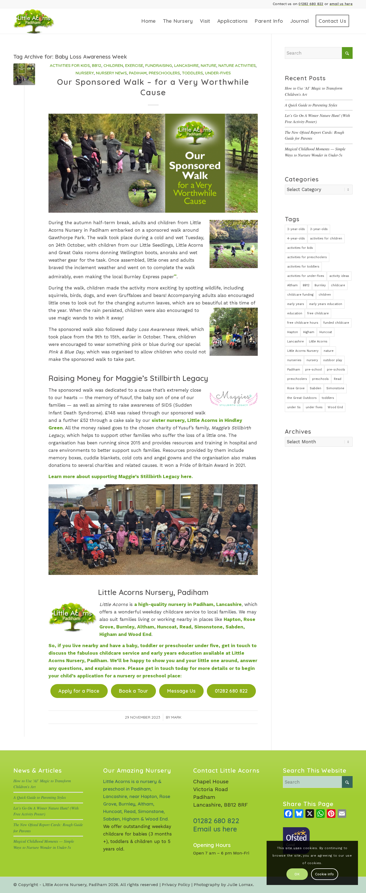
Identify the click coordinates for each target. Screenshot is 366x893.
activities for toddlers (303, 266)
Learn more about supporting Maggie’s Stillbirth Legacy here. (120, 476)
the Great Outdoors (302, 398)
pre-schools (336, 369)
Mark (176, 717)
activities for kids (300, 248)
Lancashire (186, 65)
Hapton (292, 332)
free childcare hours (302, 323)
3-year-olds (319, 229)
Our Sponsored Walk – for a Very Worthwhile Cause (153, 87)
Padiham (138, 72)
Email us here (215, 829)
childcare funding (300, 294)
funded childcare (336, 323)
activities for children (326, 238)
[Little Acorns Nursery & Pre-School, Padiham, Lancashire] (41, 21)
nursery (312, 360)
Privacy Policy (176, 884)
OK (296, 874)
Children (113, 65)
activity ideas (339, 276)
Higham (308, 332)
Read (337, 379)
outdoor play (332, 360)
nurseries (294, 360)
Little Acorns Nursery (303, 351)
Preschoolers (164, 72)
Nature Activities (237, 65)
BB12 (96, 65)
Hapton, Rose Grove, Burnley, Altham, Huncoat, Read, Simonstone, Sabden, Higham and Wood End (177, 627)
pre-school (313, 369)
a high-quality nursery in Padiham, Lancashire (188, 604)
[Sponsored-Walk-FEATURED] (24, 74)
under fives (314, 407)
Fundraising (158, 65)
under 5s (294, 407)
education (294, 313)
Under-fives (218, 72)
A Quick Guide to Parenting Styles (311, 105)
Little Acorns (318, 341)
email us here (341, 4)
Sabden (315, 388)
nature (329, 351)
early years (295, 304)
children (325, 294)
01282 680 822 (310, 4)
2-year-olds (296, 229)
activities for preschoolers (307, 257)
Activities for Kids (70, 65)
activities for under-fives (305, 276)
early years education (325, 304)
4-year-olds (296, 238)
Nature (208, 65)
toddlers (328, 398)
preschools (320, 379)
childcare (338, 285)
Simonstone (335, 388)
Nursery (85, 72)
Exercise (134, 65)
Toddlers (192, 72)
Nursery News (111, 72)
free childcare (318, 313)
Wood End (335, 407)
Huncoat (325, 332)
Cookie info (324, 874)
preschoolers (297, 379)
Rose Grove (296, 388)
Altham (292, 285)
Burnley (320, 285)
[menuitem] (148, 21)
